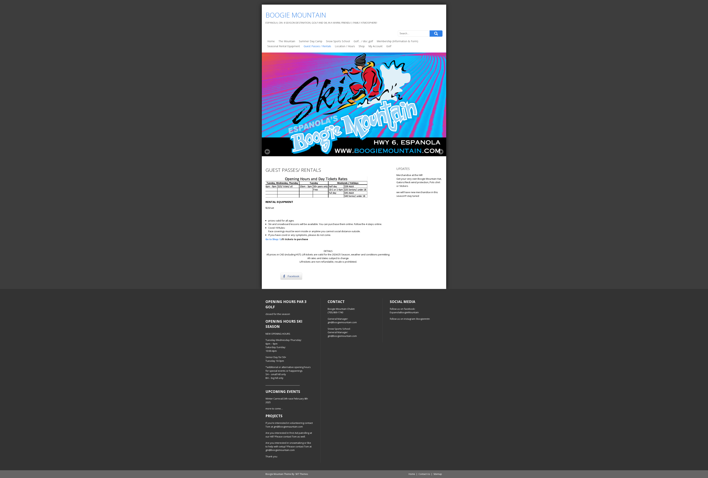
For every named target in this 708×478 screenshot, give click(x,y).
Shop (362, 46)
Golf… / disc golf (363, 41)
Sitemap (437, 474)
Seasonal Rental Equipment (283, 46)
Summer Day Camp (310, 41)
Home (271, 41)
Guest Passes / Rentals (317, 46)
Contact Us (424, 474)
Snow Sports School (338, 41)
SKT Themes (301, 474)
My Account (375, 46)
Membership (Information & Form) (397, 41)
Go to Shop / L (273, 239)
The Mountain (286, 41)
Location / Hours (345, 46)
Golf (388, 46)
